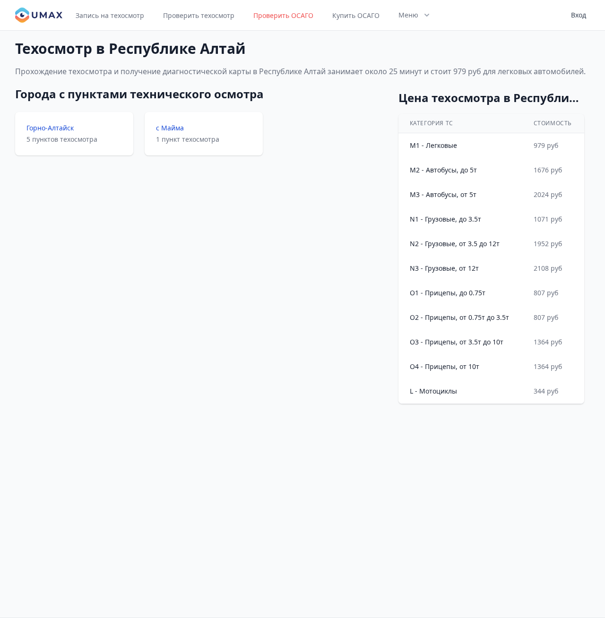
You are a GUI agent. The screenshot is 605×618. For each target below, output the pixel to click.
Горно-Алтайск (50, 127)
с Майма (170, 127)
